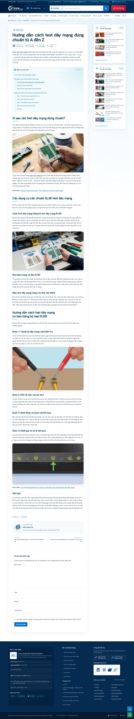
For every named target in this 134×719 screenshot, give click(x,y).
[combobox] (83, 8)
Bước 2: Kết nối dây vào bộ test (25, 99)
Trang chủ (13, 20)
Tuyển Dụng (67, 676)
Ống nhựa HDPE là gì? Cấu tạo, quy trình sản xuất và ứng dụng (114, 106)
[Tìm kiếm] (106, 8)
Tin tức (20, 20)
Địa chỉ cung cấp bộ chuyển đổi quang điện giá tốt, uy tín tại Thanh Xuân (114, 75)
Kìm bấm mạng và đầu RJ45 (24, 85)
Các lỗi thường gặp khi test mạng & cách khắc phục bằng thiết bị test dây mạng (48, 487)
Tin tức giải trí (66, 704)
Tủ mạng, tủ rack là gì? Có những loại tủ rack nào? (113, 99)
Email (16, 601)
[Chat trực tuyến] (129, 714)
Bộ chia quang (98, 699)
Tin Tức (65, 684)
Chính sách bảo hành (69, 652)
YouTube (32, 696)
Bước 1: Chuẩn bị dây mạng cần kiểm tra (28, 96)
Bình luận (18, 565)
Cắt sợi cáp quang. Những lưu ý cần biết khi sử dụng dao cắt (114, 40)
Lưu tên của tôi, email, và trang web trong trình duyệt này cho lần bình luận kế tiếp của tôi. (49, 619)
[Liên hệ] (129, 708)
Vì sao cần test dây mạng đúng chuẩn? (25, 75)
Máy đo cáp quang (99, 696)
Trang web (18, 610)
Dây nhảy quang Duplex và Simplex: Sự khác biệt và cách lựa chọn (114, 113)
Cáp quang (114, 687)
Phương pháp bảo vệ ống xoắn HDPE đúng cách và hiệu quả (113, 52)
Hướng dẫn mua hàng (120, 1)
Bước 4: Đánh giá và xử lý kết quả (26, 106)
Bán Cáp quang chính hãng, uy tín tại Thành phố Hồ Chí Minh (114, 87)
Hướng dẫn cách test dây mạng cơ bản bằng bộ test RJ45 (30, 93)
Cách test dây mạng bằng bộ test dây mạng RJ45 (30, 82)
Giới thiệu (117, 15)
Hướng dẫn (26, 20)
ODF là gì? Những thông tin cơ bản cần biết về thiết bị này (114, 46)
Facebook (22, 696)
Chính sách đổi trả (69, 660)
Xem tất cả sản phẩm (120, 679)
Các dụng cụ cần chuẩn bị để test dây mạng (26, 79)
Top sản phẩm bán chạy (117, 684)
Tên (16, 592)
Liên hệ (124, 15)
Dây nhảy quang (99, 690)
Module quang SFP (99, 693)
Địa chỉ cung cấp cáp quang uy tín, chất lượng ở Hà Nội (114, 93)
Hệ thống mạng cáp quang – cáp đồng (73, 692)
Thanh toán (95, 1)
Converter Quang (115, 690)
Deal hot (97, 684)
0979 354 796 (17, 669)
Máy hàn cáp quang (116, 699)
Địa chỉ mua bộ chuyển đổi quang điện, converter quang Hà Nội (114, 80)
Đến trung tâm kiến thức (109, 126)
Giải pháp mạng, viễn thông (70, 696)
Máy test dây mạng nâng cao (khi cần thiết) (29, 88)
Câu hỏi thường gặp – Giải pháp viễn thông (72, 688)
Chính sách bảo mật (61, 715)
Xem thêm (106, 15)
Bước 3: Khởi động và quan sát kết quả (27, 102)
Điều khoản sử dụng (72, 715)
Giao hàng (106, 1)
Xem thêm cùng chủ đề (109, 60)
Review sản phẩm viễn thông (70, 700)
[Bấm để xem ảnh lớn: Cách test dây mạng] (48, 153)
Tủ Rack (97, 687)
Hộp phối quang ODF (116, 693)
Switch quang (114, 696)
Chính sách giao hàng (69, 664)
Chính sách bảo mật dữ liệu (71, 656)
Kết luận (19, 109)
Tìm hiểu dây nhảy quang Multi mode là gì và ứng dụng (113, 118)
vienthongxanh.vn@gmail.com (22, 675)
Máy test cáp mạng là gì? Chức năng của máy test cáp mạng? (42, 191)
